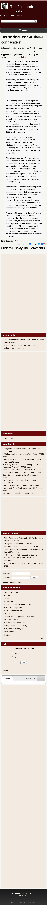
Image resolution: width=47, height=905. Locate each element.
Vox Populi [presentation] (30, 678)
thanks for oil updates (13, 607)
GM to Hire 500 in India (12, 493)
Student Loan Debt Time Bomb (15, 472)
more (42, 638)
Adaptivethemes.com (33, 902)
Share (34, 244)
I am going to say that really (15, 625)
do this (23, 57)
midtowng (15, 48)
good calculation (11, 592)
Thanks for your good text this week (19, 616)
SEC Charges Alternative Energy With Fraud (20, 454)
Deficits (7, 635)
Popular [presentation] (7, 678)
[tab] (7, 678)
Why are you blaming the (14, 629)
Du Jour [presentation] (18, 678)
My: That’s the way (11, 619)
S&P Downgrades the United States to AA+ (20, 480)
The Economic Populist (22, 8)
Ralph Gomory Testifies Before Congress (19, 475)
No (15, 657)
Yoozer (7, 613)
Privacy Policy (23, 895)
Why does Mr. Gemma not (15, 622)
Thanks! (7, 598)
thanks (7, 595)
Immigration (9, 632)
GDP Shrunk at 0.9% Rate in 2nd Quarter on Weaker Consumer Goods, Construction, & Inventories (22, 557)
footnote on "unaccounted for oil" (18, 604)
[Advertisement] (13, 292)
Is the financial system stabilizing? (16, 469)
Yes (15, 653)
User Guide (8, 438)
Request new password (12, 582)
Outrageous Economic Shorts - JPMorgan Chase (22, 449)
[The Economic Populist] (4, 8)
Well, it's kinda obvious (13, 610)
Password (7, 577)
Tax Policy (18, 241)
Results (5, 671)
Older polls (7, 668)
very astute (8, 601)
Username (7, 573)
